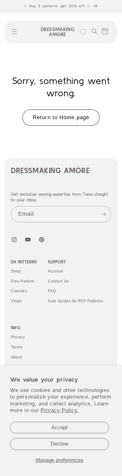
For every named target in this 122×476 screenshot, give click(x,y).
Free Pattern (22, 281)
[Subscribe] (103, 214)
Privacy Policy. (60, 410)
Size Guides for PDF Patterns (75, 301)
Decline (59, 444)
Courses (19, 291)
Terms (16, 347)
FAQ (52, 291)
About (16, 357)
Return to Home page (61, 117)
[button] (14, 31)
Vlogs (16, 301)
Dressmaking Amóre (50, 170)
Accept (59, 427)
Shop (16, 271)
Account (55, 271)
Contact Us (58, 281)
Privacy (18, 337)
